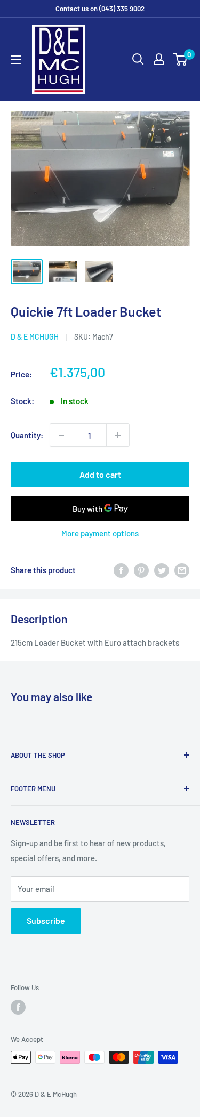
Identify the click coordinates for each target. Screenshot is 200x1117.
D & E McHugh (35, 336)
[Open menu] (16, 59)
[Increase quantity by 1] (118, 435)
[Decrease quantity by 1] (61, 435)
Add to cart (100, 474)
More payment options (100, 533)
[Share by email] (181, 570)
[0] (180, 59)
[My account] (159, 59)
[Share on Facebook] (121, 570)
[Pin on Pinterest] (141, 570)
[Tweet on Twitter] (161, 570)
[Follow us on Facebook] (18, 1007)
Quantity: (27, 435)
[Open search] (138, 59)
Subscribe (46, 920)
